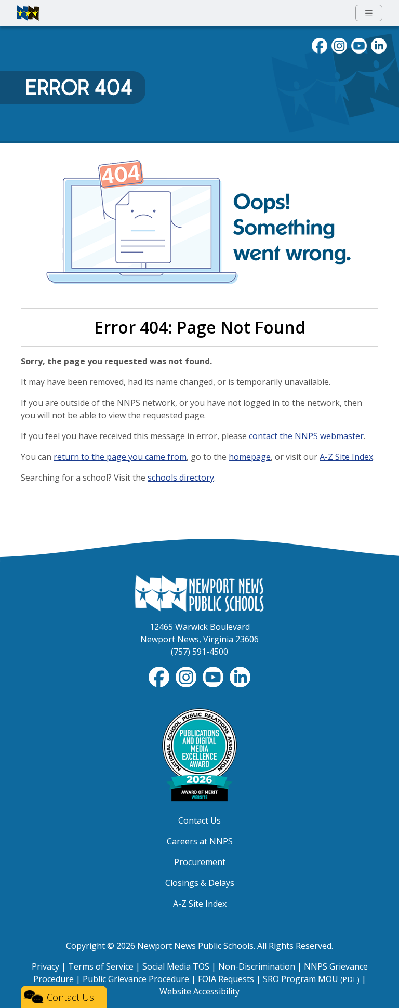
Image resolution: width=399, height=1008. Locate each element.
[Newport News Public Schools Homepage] (199, 592)
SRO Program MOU (311, 979)
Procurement (199, 862)
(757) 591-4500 (199, 651)
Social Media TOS (175, 966)
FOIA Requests (226, 979)
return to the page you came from (120, 456)
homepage (250, 456)
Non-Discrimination (256, 966)
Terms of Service (101, 966)
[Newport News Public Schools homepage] (28, 13)
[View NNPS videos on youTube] (359, 44)
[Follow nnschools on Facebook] (319, 44)
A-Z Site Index (346, 456)
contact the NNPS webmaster (306, 436)
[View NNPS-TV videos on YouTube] (214, 676)
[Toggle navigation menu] (368, 13)
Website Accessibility (199, 991)
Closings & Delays (199, 882)
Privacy (45, 966)
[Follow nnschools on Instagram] (339, 44)
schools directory (181, 477)
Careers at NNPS (200, 841)
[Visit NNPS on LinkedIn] (379, 44)
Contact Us (199, 820)
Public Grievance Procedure (136, 979)
